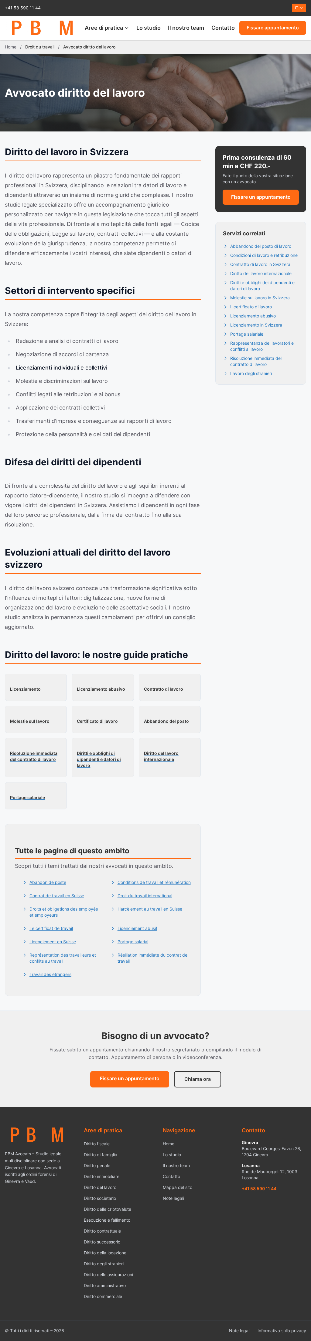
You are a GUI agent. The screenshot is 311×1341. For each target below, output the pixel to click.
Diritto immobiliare (101, 1176)
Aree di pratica (104, 28)
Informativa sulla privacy (282, 1330)
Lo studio (148, 28)
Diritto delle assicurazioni (108, 1274)
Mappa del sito (177, 1187)
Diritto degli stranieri (104, 1263)
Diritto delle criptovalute (107, 1209)
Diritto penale (97, 1165)
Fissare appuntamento (273, 28)
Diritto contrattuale (102, 1230)
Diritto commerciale (103, 1296)
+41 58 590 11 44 (23, 7)
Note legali (173, 1198)
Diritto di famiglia (100, 1154)
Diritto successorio (102, 1241)
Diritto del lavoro (100, 1187)
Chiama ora (197, 1079)
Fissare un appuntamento (261, 197)
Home (10, 46)
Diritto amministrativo (105, 1285)
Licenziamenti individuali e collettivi (61, 367)
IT (296, 7)
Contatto (223, 28)
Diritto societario (100, 1198)
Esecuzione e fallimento (107, 1220)
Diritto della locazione (105, 1252)
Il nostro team (186, 28)
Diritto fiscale (97, 1143)
